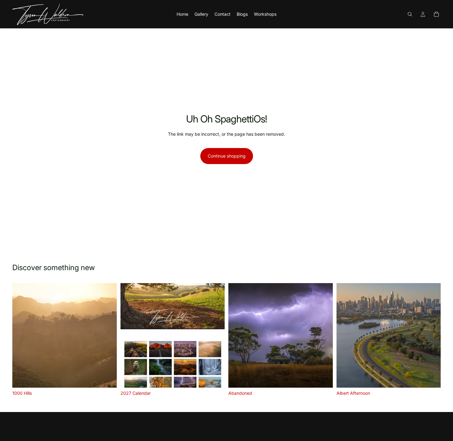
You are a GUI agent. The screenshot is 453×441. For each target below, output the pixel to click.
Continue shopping (227, 156)
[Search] (410, 14)
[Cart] (436, 14)
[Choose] (107, 378)
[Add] (215, 378)
